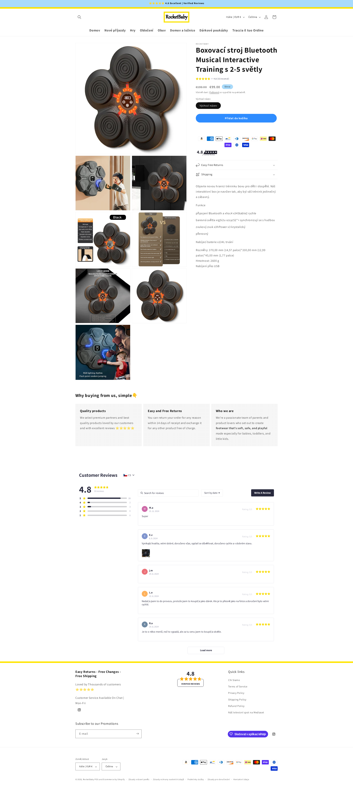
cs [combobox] (129, 475)
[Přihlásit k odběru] (137, 733)
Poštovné (214, 92)
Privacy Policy (236, 693)
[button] (79, 17)
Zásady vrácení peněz (139, 779)
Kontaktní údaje (241, 779)
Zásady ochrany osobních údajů (168, 779)
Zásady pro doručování (219, 779)
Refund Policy (236, 706)
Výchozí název (208, 105)
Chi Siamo (234, 680)
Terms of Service (237, 686)
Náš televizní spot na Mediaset (246, 712)
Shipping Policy (237, 699)
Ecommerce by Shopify (114, 779)
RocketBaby (88, 779)
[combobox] (212, 493)
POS (96, 779)
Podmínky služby (196, 779)
